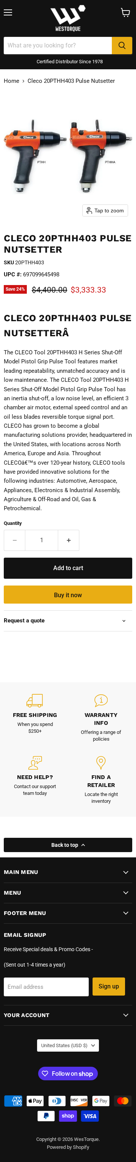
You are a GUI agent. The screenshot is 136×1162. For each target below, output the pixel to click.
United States (64, 1045)
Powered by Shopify (68, 1147)
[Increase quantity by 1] (68, 540)
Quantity (13, 523)
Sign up (109, 986)
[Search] (122, 45)
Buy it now (68, 595)
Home (11, 81)
